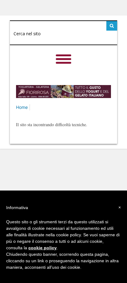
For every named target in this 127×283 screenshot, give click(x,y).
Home (22, 107)
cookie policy (42, 247)
